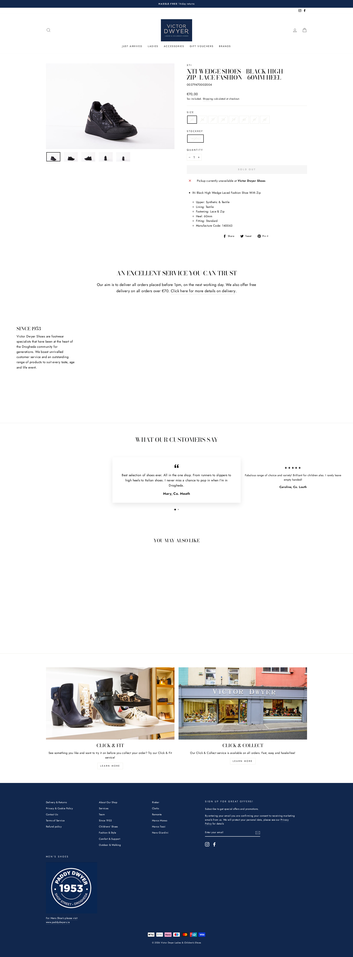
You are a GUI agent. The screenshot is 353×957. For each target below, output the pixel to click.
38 (223, 119)
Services (103, 808)
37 (213, 119)
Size (190, 112)
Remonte (157, 814)
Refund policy (54, 826)
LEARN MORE (110, 766)
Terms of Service (55, 820)
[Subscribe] (257, 832)
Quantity (195, 150)
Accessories (174, 46)
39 (233, 119)
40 (244, 119)
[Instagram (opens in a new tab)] (207, 844)
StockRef (195, 131)
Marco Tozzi (158, 826)
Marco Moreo (159, 820)
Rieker (155, 802)
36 (202, 119)
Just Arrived (132, 46)
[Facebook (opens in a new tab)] (214, 844)
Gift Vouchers (202, 46)
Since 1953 (105, 820)
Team (102, 814)
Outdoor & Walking (110, 845)
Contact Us (52, 814)
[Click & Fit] (110, 703)
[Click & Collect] (243, 703)
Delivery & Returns (56, 802)
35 (192, 119)
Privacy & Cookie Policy (59, 808)
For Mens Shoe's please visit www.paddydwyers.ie (61, 920)
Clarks (155, 808)
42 (265, 119)
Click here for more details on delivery (203, 291)
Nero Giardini (160, 832)
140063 (195, 138)
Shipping (208, 99)
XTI (189, 65)
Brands (225, 46)
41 (254, 119)
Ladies (153, 46)
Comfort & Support (109, 839)
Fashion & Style (107, 832)
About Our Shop (108, 802)
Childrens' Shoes (108, 826)
